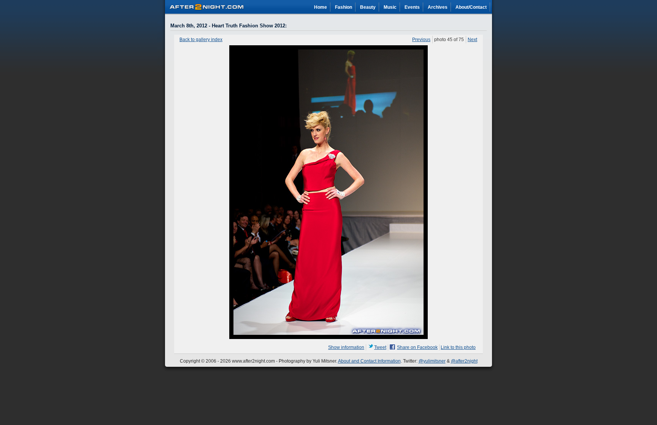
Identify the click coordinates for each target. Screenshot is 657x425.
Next (472, 39)
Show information (346, 347)
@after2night (464, 361)
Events (412, 7)
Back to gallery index (200, 39)
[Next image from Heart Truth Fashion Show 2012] (328, 337)
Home (320, 7)
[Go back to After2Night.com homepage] (207, 5)
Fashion (343, 7)
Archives (438, 7)
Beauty (368, 7)
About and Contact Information (369, 361)
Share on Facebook (417, 347)
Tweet (380, 347)
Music (390, 7)
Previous (421, 39)
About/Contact (471, 7)
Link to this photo (458, 347)
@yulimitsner (432, 361)
